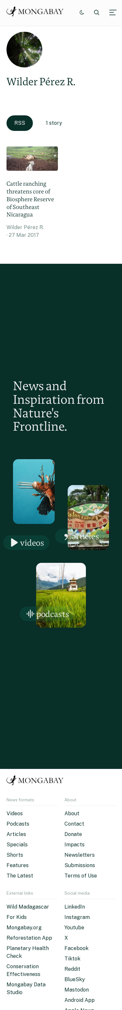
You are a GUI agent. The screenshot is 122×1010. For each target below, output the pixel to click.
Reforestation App (29, 938)
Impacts (74, 845)
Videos (32, 542)
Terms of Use (80, 876)
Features (18, 865)
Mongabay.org (24, 927)
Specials (17, 845)
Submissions (79, 865)
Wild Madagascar (28, 907)
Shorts (15, 855)
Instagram (77, 917)
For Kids (17, 917)
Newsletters (79, 855)
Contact (74, 824)
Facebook (76, 948)
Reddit (72, 969)
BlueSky (74, 979)
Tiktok (72, 959)
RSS (19, 123)
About (71, 813)
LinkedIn (74, 907)
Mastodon (76, 990)
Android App (79, 1000)
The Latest (20, 876)
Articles (85, 536)
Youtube (74, 927)
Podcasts (52, 614)
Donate (73, 834)
